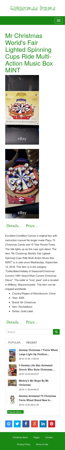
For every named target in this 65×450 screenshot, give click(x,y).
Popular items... (15, 411)
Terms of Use (42, 444)
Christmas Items (20, 437)
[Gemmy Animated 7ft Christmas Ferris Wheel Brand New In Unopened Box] (12, 399)
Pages (36, 437)
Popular (14, 342)
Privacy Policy (23, 444)
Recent (31, 342)
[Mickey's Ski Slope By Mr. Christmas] (12, 384)
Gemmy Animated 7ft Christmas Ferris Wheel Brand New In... (37, 398)
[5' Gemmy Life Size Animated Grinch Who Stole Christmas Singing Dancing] (12, 368)
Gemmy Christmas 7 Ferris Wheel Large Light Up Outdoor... (38, 352)
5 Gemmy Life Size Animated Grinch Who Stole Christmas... (36, 367)
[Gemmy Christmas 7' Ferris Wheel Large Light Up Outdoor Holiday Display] (12, 353)
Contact (49, 437)
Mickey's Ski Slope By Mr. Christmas (34, 382)
